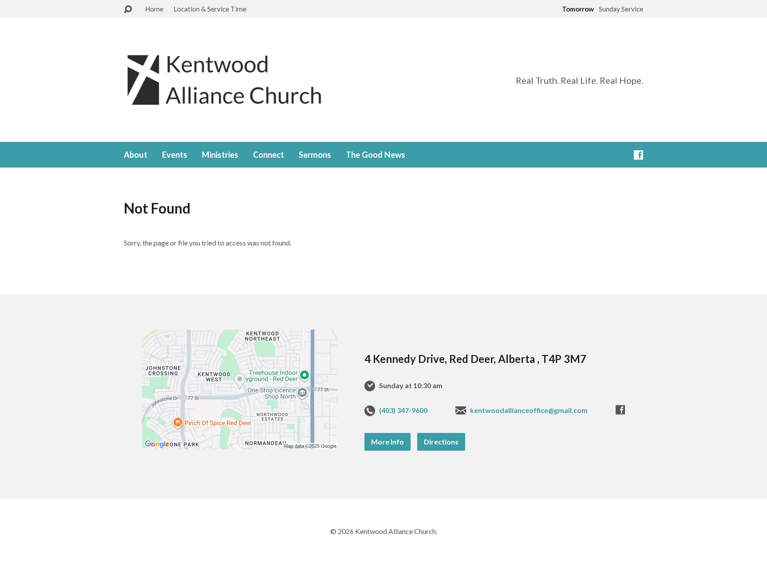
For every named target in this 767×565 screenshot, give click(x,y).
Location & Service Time (210, 9)
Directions (441, 441)
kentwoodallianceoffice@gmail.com (529, 410)
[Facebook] (638, 155)
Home (154, 9)
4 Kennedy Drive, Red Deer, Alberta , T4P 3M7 (475, 358)
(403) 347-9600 (403, 410)
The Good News (375, 155)
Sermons (315, 155)
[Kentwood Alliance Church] (239, 395)
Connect (268, 155)
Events (174, 155)
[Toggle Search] (128, 9)
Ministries (220, 155)
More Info (387, 441)
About (135, 155)
